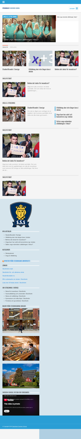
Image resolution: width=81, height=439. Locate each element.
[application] (20, 405)
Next (54, 29)
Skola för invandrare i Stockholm (15, 291)
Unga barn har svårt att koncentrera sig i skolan (64, 115)
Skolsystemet (9, 253)
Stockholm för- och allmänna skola (13, 272)
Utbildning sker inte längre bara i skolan (40, 70)
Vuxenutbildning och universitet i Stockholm (18, 293)
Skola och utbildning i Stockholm (15, 296)
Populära (13, 47)
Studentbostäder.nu (8, 275)
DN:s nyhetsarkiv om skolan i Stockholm (14, 279)
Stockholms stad (7, 269)
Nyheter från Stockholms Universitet (17, 261)
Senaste (5, 47)
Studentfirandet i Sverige (10, 69)
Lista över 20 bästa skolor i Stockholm (14, 282)
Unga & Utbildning (11, 255)
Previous (3, 29)
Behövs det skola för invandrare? (66, 69)
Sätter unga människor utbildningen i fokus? (21, 40)
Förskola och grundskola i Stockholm (16, 301)
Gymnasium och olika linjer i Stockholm (17, 298)
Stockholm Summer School (19, 426)
